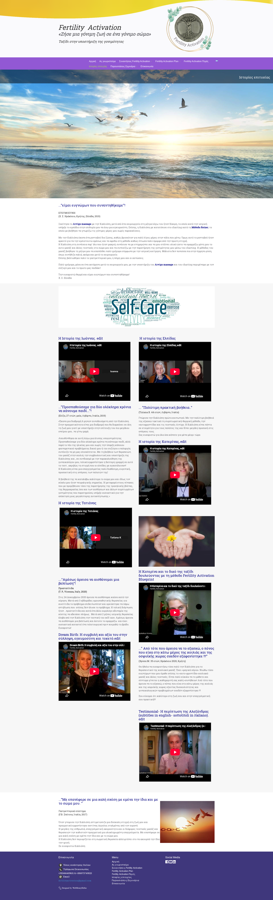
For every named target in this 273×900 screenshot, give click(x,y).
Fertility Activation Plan (167, 61)
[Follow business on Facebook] (166, 862)
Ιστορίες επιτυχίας (98, 66)
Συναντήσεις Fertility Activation (135, 61)
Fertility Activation (89, 27)
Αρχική (92, 61)
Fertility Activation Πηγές (196, 61)
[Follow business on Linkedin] (174, 862)
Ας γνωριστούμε (107, 61)
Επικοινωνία (147, 66)
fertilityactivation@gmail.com (74, 880)
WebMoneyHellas (80, 888)
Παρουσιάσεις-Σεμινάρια (123, 66)
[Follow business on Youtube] (170, 862)
